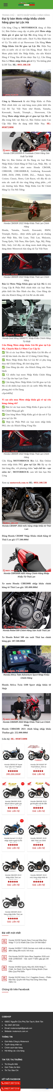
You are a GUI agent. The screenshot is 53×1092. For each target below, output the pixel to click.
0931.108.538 (23, 64)
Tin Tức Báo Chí (11, 1070)
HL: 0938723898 (19, 739)
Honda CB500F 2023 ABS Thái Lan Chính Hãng (38, 840)
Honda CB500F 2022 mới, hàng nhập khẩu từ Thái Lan (38, 877)
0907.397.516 (13, 1025)
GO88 (15, 1054)
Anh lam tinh (7, 1054)
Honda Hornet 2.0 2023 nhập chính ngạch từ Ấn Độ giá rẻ (13, 840)
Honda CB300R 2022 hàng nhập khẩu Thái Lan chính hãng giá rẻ (13, 914)
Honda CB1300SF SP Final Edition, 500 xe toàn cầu (38, 766)
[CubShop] (26, 4)
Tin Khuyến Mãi (11, 1064)
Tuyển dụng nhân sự (13, 1044)
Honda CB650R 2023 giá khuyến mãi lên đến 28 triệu (38, 803)
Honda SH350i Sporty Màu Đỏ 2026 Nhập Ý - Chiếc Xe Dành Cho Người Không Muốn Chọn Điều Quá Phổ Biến (28, 969)
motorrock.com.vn (19, 482)
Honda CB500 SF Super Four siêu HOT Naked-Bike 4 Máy (13, 766)
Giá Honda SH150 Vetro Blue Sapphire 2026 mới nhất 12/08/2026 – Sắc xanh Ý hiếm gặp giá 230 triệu (29, 958)
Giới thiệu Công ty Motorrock (17, 1041)
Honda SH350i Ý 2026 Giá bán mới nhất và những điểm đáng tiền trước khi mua (30, 949)
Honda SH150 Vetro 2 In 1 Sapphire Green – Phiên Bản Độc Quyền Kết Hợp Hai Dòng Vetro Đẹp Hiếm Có (30, 979)
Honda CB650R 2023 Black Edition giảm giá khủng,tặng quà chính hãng (13, 804)
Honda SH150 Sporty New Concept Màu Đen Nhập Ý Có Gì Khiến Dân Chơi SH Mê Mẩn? (28, 941)
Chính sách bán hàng (14, 1048)
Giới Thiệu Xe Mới (12, 1067)
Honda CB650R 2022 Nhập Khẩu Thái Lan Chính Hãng (13, 877)
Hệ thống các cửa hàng (14, 1051)
